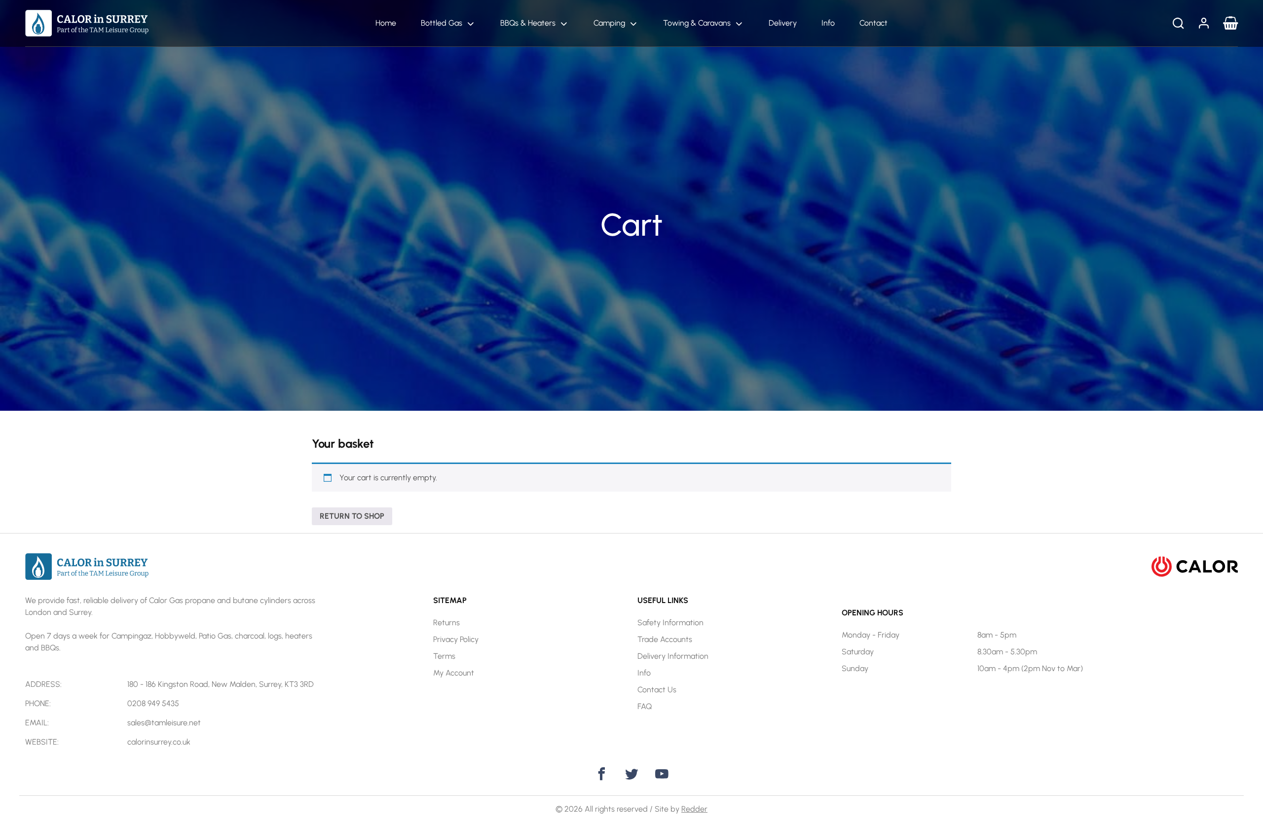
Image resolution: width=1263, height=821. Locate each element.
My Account (453, 673)
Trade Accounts (664, 639)
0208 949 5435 (153, 703)
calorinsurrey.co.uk (158, 742)
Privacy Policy (456, 639)
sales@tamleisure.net (164, 722)
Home (385, 23)
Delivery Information (672, 656)
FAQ (644, 706)
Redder (694, 809)
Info (828, 23)
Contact (873, 23)
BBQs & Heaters (528, 23)
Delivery (783, 23)
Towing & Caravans (697, 23)
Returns (446, 622)
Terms (444, 656)
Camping (609, 23)
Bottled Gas (441, 23)
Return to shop (352, 516)
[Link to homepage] (87, 22)
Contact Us (656, 689)
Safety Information (670, 622)
